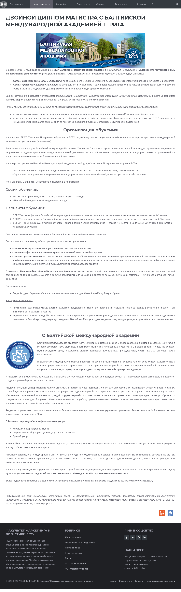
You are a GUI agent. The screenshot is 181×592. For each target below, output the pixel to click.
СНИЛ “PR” (34, 581)
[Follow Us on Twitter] (132, 537)
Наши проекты (40, 4)
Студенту (101, 4)
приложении (72, 181)
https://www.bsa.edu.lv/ (141, 480)
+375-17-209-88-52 (139, 564)
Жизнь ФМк (61, 4)
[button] (177, 4)
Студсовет (82, 4)
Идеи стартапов (73, 537)
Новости (112, 581)
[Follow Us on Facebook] (126, 537)
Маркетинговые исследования (80, 542)
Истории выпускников (75, 563)
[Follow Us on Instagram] (138, 537)
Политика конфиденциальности (160, 581)
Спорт (68, 558)
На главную (3, 4)
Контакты (141, 4)
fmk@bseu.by (138, 568)
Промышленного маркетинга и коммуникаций (71, 581)
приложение (43, 141)
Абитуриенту (121, 4)
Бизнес (76, 547)
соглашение (44, 69)
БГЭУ (25, 581)
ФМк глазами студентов (76, 568)
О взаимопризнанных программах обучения (91, 73)
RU (152, 4)
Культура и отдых (73, 553)
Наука (68, 547)
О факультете (17, 4)
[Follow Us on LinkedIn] (144, 537)
